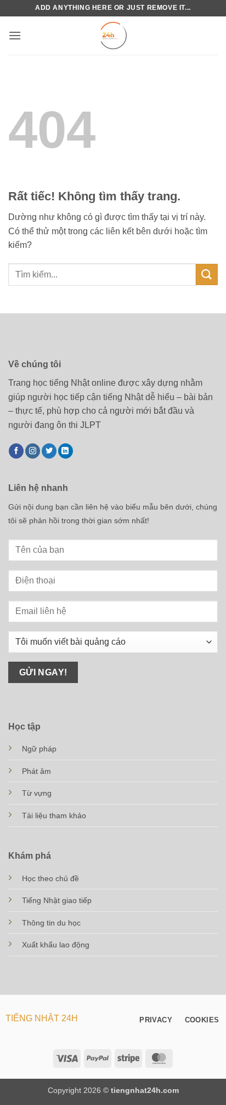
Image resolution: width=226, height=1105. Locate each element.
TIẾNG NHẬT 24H (41, 1018)
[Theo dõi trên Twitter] (49, 451)
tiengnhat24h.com (145, 1090)
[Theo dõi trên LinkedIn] (65, 451)
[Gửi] (207, 274)
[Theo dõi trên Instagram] (32, 451)
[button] (14, 35)
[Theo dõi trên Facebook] (16, 451)
